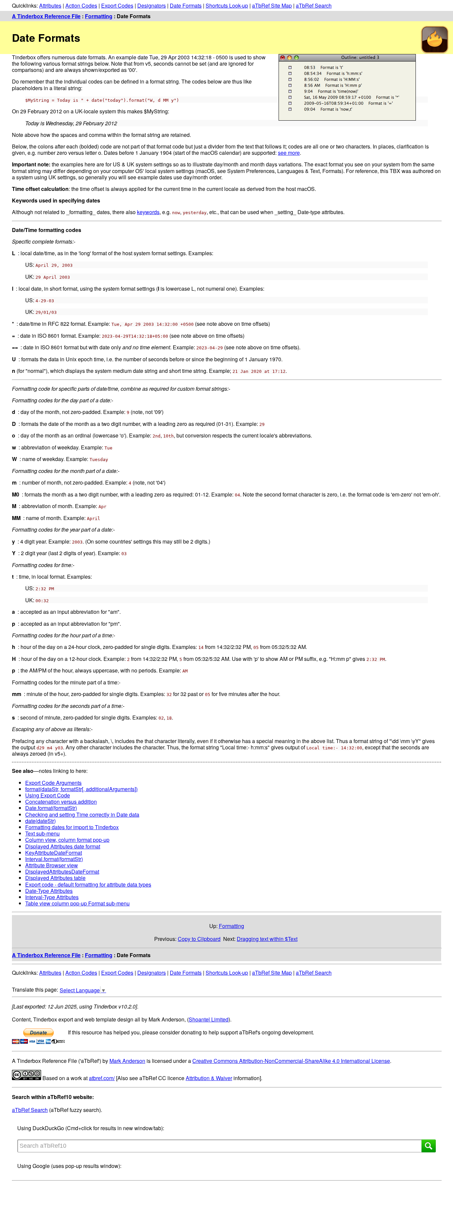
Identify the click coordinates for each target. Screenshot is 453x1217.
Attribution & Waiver (209, 1078)
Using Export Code (47, 795)
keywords (148, 212)
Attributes (50, 5)
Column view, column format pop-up (67, 839)
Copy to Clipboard (199, 939)
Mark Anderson (127, 1061)
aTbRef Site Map (272, 5)
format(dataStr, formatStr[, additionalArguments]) (81, 789)
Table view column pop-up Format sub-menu (77, 903)
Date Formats (186, 5)
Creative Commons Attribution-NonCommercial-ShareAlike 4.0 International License (291, 1061)
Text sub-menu (42, 833)
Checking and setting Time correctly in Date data (82, 814)
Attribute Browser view (51, 865)
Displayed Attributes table (55, 878)
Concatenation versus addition (61, 801)
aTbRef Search (314, 5)
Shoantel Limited (208, 1019)
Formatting (98, 16)
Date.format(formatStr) (51, 808)
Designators (151, 5)
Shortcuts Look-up (227, 5)
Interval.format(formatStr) (54, 859)
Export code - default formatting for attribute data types (88, 884)
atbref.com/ (102, 1078)
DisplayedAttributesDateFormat (62, 871)
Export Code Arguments (53, 782)
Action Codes (81, 5)
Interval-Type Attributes (52, 897)
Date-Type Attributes (49, 891)
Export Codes (117, 5)
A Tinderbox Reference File (46, 16)
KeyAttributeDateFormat (53, 852)
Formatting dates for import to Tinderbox (72, 827)
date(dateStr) (40, 821)
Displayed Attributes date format (62, 846)
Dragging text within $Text (267, 939)
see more (289, 152)
